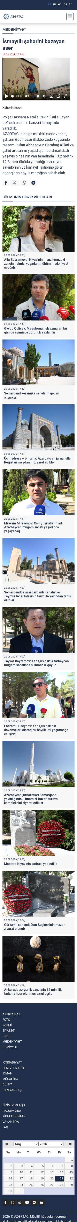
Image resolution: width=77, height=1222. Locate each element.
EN (60, 4)
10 (21, 1172)
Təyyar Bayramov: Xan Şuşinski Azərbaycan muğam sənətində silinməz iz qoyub (36, 663)
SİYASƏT (8, 1031)
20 (52, 1178)
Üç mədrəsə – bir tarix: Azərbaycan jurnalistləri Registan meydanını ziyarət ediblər (38, 460)
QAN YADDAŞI (12, 1090)
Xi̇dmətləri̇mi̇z (13, 1116)
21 (61, 1178)
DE (65, 4)
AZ (49, 4)
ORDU (6, 1036)
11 (31, 1172)
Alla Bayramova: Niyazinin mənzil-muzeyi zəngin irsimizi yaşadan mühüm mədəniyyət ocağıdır (36, 263)
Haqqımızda (11, 1111)
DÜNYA (7, 1084)
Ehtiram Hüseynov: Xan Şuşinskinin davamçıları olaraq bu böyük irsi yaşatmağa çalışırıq (36, 730)
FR (70, 4)
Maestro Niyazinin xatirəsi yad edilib (30, 864)
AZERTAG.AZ (11, 1014)
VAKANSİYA (10, 1122)
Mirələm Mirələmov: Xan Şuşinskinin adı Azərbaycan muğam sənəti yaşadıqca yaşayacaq (33, 527)
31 (21, 1191)
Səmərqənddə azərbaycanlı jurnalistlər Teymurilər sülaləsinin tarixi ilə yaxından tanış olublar (37, 596)
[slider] (12, 96)
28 (61, 1184)
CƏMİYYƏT (10, 1047)
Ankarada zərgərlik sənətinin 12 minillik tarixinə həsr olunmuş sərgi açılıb (33, 992)
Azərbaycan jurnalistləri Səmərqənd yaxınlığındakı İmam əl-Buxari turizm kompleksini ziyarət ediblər (31, 799)
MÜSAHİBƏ (10, 1079)
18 (31, 1178)
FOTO (6, 1020)
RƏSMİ (7, 1025)
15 (71, 1172)
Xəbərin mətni (12, 107)
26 (42, 1184)
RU (54, 4)
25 (31, 1184)
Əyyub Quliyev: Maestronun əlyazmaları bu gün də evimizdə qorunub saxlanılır (35, 330)
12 (42, 1172)
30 (10, 1191)
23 (10, 1184)
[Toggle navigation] (69, 16)
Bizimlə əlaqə (13, 1105)
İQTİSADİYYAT (12, 1062)
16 (10, 1178)
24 (21, 1184)
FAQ (5, 1127)
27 (52, 1184)
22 (71, 1178)
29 (71, 1184)
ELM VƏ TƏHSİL (13, 1068)
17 (21, 1178)
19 (42, 1178)
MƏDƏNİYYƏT (14, 29)
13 (52, 1172)
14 (61, 1172)
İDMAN (7, 1073)
